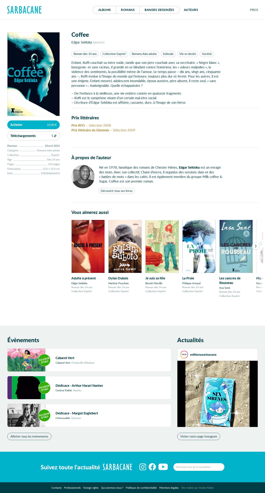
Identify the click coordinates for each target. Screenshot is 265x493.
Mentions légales (169, 487)
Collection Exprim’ (114, 54)
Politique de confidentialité (141, 487)
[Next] (255, 246)
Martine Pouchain (118, 283)
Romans (128, 10)
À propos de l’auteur (91, 157)
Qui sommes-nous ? (112, 487)
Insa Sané (224, 287)
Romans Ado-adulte (144, 54)
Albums (104, 10)
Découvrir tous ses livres (117, 191)
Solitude (168, 54)
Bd (159, 10)
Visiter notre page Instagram (198, 436)
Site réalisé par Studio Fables (197, 487)
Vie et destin (187, 54)
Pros (254, 10)
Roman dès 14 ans (85, 54)
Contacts (56, 487)
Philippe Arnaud (191, 283)
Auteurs (191, 10)
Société (207, 54)
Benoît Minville (153, 283)
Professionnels (72, 487)
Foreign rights (91, 487)
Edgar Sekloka (81, 42)
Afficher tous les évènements (29, 436)
